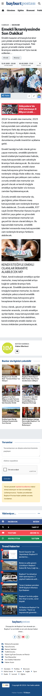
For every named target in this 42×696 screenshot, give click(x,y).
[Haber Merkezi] (7, 348)
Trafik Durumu (10, 652)
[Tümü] (39, 514)
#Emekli (5, 58)
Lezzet (14, 674)
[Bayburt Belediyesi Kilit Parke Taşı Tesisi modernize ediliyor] (31, 370)
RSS (6, 685)
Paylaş (7, 95)
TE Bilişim (26, 693)
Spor (35, 671)
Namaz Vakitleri (10, 649)
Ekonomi (30, 10)
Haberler (5, 25)
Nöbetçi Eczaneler (12, 644)
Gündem (11, 10)
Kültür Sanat (8, 671)
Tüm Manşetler (10, 657)
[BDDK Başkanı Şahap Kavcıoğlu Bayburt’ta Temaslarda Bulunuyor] (31, 412)
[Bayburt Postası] (20, 4)
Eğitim (21, 10)
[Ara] (39, 3)
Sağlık (27, 671)
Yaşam (19, 671)
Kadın (6, 674)
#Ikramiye (16, 58)
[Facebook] (15, 637)
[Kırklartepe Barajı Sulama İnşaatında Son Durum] (11, 412)
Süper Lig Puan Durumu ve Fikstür (17, 654)
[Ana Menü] (3, 4)
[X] (19, 637)
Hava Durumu (10, 647)
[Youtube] (23, 637)
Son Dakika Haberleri (13, 660)
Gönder (7, 479)
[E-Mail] (17, 351)
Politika (16, 669)
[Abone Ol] (39, 96)
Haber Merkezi (21, 346)
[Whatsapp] (27, 637)
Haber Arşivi (9, 662)
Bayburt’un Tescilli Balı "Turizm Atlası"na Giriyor (11, 379)
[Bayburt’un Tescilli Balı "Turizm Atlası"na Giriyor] (11, 370)
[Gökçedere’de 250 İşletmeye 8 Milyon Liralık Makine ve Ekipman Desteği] (31, 390)
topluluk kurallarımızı (23, 487)
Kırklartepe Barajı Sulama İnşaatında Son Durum (9, 421)
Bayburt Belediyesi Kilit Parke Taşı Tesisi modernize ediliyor (30, 379)
